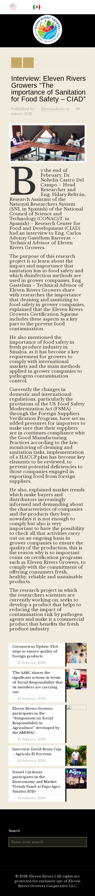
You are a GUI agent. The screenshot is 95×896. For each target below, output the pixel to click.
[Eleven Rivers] (47, 29)
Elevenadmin (53, 109)
